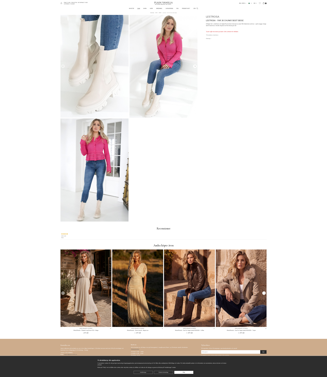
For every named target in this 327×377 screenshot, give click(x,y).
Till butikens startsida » (212, 35)
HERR (151, 8)
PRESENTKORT (186, 8)
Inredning (159, 8)
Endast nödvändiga (163, 372)
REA (177, 8)
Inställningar (143, 372)
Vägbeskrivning (135, 349)
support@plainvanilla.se (70, 354)
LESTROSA (212, 16)
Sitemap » (208, 38)
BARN (144, 8)
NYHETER (131, 8)
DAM (138, 8)
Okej (184, 372)
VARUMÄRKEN (169, 8)
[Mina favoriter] (260, 3)
